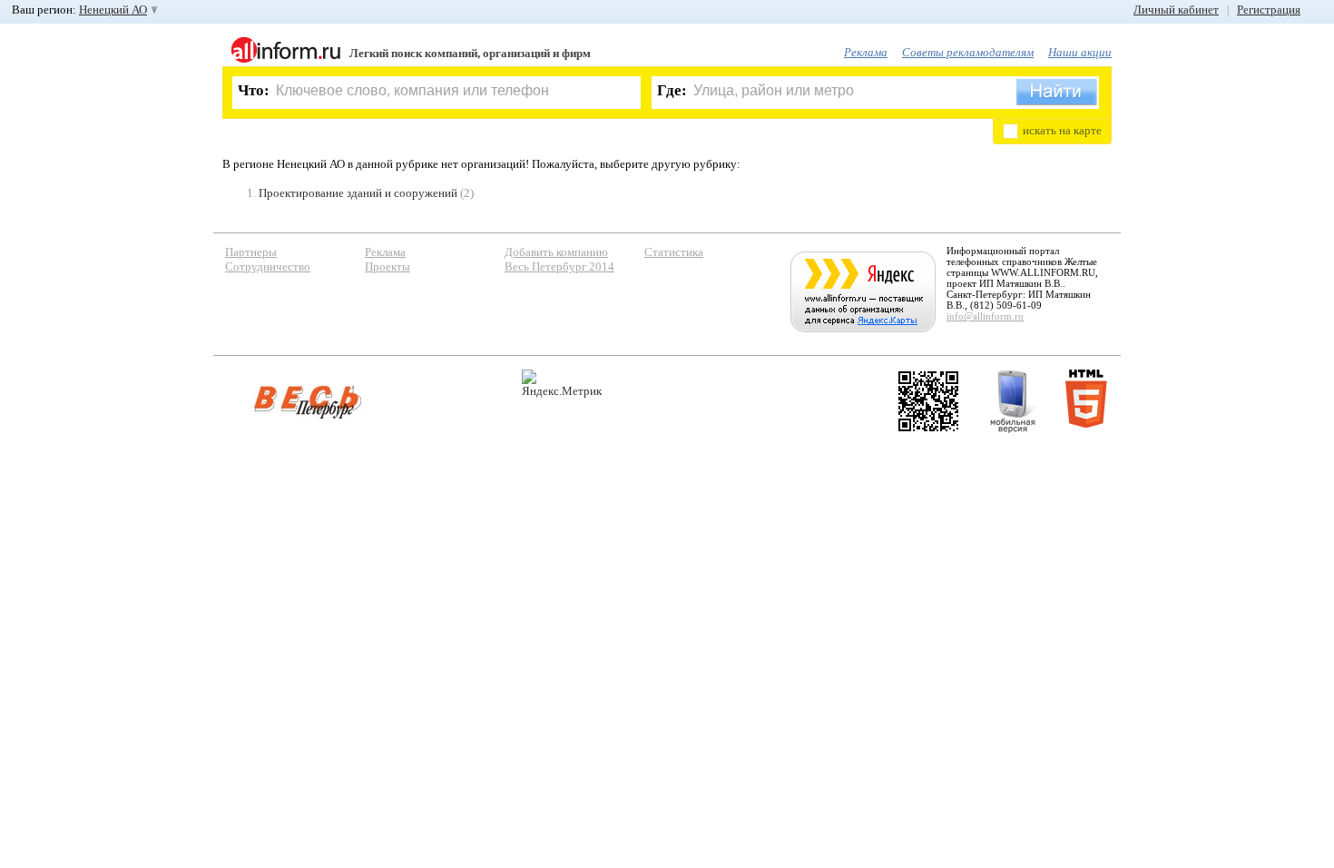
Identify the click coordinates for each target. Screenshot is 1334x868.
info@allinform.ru (985, 316)
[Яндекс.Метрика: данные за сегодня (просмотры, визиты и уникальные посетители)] (562, 384)
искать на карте (1062, 130)
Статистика (673, 252)
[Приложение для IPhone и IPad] (928, 401)
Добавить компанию (556, 252)
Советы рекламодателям (968, 52)
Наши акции (1080, 52)
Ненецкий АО (113, 9)
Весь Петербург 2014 (559, 266)
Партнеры (251, 252)
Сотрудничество (267, 266)
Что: (254, 90)
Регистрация (1268, 9)
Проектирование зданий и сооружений (358, 193)
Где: (672, 90)
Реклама (866, 52)
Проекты (387, 266)
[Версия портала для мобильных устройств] (1012, 401)
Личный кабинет (1176, 9)
